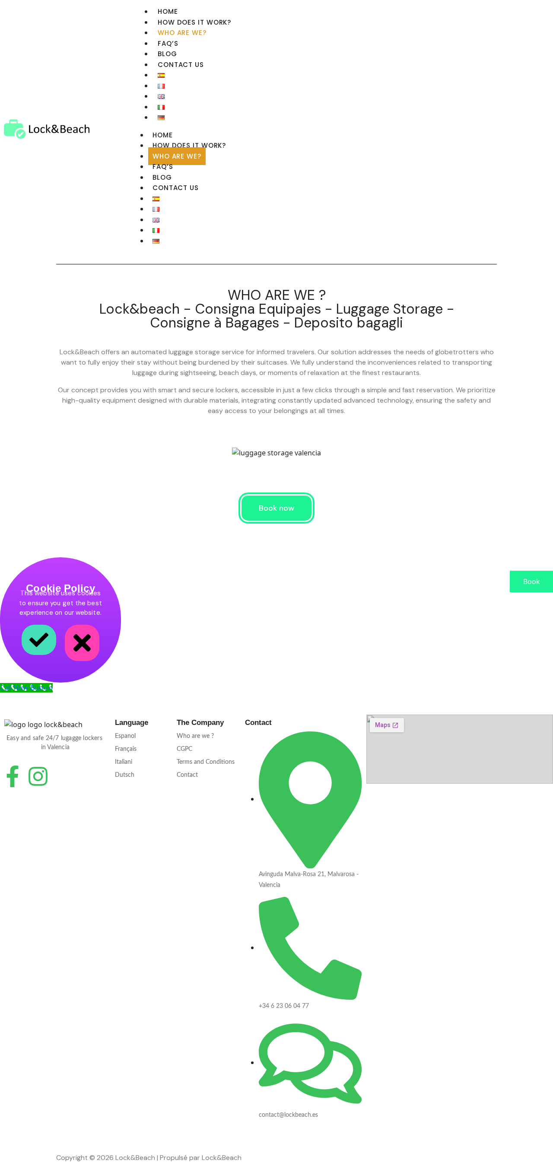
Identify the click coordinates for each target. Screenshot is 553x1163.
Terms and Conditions (206, 762)
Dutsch (124, 775)
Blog (167, 53)
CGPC (184, 749)
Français (126, 749)
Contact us (181, 64)
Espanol (125, 736)
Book (531, 581)
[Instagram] (38, 776)
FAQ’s (168, 43)
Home (168, 11)
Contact (187, 775)
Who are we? (182, 32)
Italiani (123, 762)
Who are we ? (195, 736)
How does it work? (194, 22)
